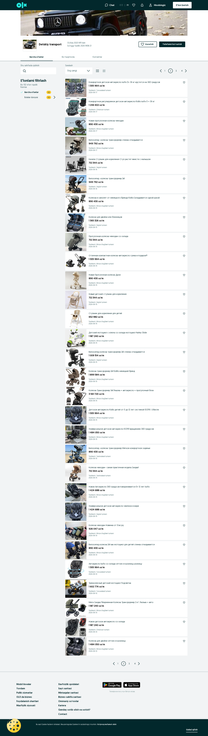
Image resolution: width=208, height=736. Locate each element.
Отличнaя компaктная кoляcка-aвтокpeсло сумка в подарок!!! (118, 255)
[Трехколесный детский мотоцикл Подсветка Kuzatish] (184, 583)
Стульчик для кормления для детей (105, 313)
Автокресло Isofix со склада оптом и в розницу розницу (115, 563)
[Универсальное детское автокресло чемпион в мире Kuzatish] (184, 506)
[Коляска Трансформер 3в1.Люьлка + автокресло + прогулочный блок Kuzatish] (184, 391)
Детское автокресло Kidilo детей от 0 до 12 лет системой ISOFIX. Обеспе (124, 409)
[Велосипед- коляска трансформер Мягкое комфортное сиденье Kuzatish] (184, 448)
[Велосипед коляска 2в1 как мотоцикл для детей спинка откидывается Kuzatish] (184, 545)
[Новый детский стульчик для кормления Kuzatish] (184, 294)
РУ (128, 5)
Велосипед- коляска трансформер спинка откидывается (116, 140)
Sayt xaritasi (65, 688)
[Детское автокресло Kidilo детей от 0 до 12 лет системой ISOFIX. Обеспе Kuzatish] (184, 410)
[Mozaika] (104, 70)
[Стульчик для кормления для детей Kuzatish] (184, 313)
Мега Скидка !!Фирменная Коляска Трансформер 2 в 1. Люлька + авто (121, 602)
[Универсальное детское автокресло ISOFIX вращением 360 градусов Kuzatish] (184, 429)
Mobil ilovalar (23, 684)
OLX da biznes (24, 696)
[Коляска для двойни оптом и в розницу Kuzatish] (184, 641)
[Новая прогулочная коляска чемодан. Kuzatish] (184, 121)
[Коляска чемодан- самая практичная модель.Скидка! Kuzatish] (184, 468)
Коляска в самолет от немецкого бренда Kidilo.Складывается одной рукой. (124, 197)
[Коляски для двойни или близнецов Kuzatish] (184, 217)
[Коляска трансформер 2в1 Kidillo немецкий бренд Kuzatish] (184, 371)
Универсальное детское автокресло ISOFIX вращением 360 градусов (121, 429)
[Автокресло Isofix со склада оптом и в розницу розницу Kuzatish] (184, 564)
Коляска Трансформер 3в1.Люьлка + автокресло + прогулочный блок (121, 390)
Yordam (20, 688)
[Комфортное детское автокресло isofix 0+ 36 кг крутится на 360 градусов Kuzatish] (184, 82)
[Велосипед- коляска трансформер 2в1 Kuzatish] (184, 179)
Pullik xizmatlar (24, 692)
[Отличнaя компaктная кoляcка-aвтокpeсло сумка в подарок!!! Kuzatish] (184, 256)
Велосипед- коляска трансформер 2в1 (107, 178)
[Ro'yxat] (97, 70)
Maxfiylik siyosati (25, 705)
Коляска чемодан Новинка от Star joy (106, 525)
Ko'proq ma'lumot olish (106, 724)
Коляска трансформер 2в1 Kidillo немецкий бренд (112, 371)
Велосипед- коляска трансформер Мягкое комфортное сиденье (119, 448)
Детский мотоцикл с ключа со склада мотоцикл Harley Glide (118, 332)
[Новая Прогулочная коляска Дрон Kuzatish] (184, 275)
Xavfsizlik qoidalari (68, 684)
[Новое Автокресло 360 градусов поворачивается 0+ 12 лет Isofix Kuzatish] (184, 487)
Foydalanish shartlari (27, 701)
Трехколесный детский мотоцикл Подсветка (110, 583)
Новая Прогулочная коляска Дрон (105, 275)
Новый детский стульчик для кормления (107, 294)
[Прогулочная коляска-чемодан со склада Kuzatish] (184, 236)
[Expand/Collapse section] (54, 97)
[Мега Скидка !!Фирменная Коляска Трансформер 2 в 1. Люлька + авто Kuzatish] (184, 602)
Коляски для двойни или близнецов (105, 217)
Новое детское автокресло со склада (107, 621)
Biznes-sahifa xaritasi (69, 696)
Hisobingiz (160, 5)
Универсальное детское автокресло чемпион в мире (114, 506)
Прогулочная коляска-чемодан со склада (108, 236)
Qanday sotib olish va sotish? (74, 709)
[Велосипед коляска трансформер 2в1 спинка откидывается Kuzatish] (184, 352)
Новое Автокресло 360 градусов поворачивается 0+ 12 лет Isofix (119, 486)
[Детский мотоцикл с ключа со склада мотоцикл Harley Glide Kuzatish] (184, 333)
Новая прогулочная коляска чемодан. (106, 120)
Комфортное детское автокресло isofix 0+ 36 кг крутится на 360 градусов (124, 82)
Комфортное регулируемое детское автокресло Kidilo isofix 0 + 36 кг (122, 101)
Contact (62, 714)
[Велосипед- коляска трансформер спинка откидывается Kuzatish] (184, 140)
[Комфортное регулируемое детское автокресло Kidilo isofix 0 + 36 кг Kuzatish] (184, 102)
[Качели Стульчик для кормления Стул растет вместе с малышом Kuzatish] (184, 159)
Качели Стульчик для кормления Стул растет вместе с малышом (120, 159)
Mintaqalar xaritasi (68, 692)
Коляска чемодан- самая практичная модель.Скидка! (114, 467)
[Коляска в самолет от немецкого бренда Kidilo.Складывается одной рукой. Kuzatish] (184, 198)
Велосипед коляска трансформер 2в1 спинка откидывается (117, 352)
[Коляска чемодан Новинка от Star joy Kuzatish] (184, 525)
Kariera (62, 705)
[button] (142, 4)
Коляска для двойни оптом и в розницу (107, 641)
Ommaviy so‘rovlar (68, 701)
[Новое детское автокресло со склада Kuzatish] (184, 622)
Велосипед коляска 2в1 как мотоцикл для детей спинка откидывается (122, 544)
